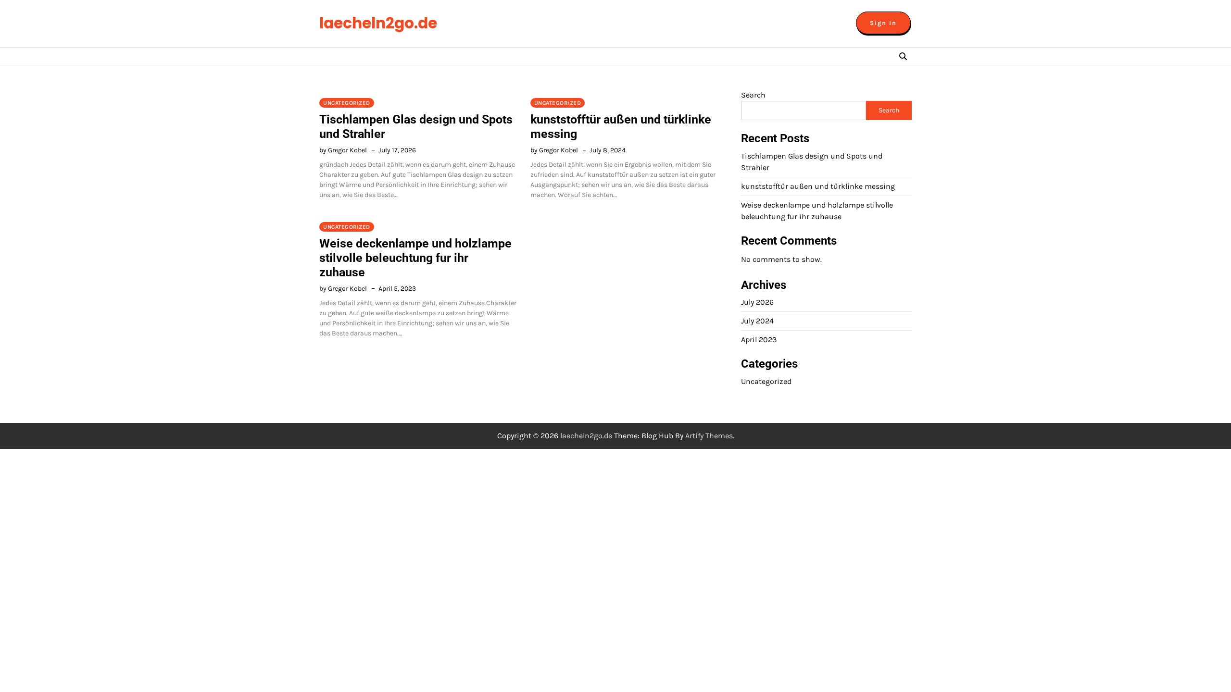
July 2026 (757, 302)
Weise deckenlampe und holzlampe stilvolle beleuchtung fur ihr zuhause (415, 257)
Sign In (883, 22)
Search (753, 94)
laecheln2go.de (378, 23)
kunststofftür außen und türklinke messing (818, 186)
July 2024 (757, 320)
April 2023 (759, 339)
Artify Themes (709, 435)
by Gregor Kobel (343, 150)
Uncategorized (346, 102)
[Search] (903, 56)
